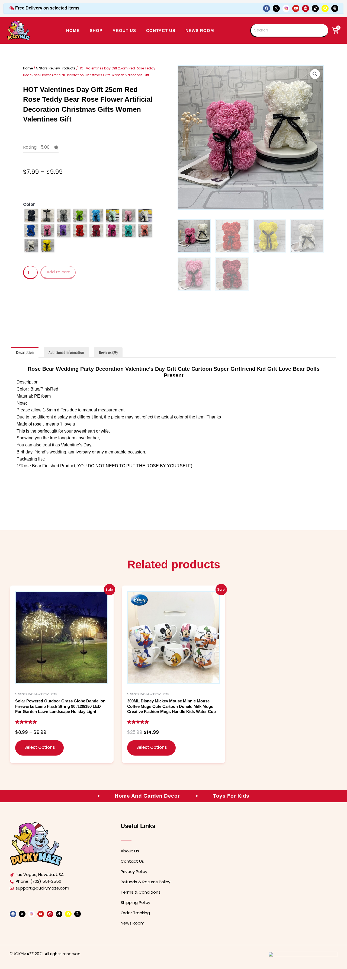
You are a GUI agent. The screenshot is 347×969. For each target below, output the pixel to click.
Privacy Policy (134, 871)
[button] (41, 148)
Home (73, 30)
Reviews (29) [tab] (108, 352)
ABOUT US (124, 30)
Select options (39, 747)
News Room (199, 30)
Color (29, 204)
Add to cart (58, 272)
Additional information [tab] (66, 352)
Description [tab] (25, 352)
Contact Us (132, 861)
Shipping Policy (135, 902)
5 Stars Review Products (55, 68)
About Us (130, 851)
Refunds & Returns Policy (145, 882)
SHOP (96, 30)
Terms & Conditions (140, 892)
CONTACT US (160, 30)
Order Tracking (135, 913)
